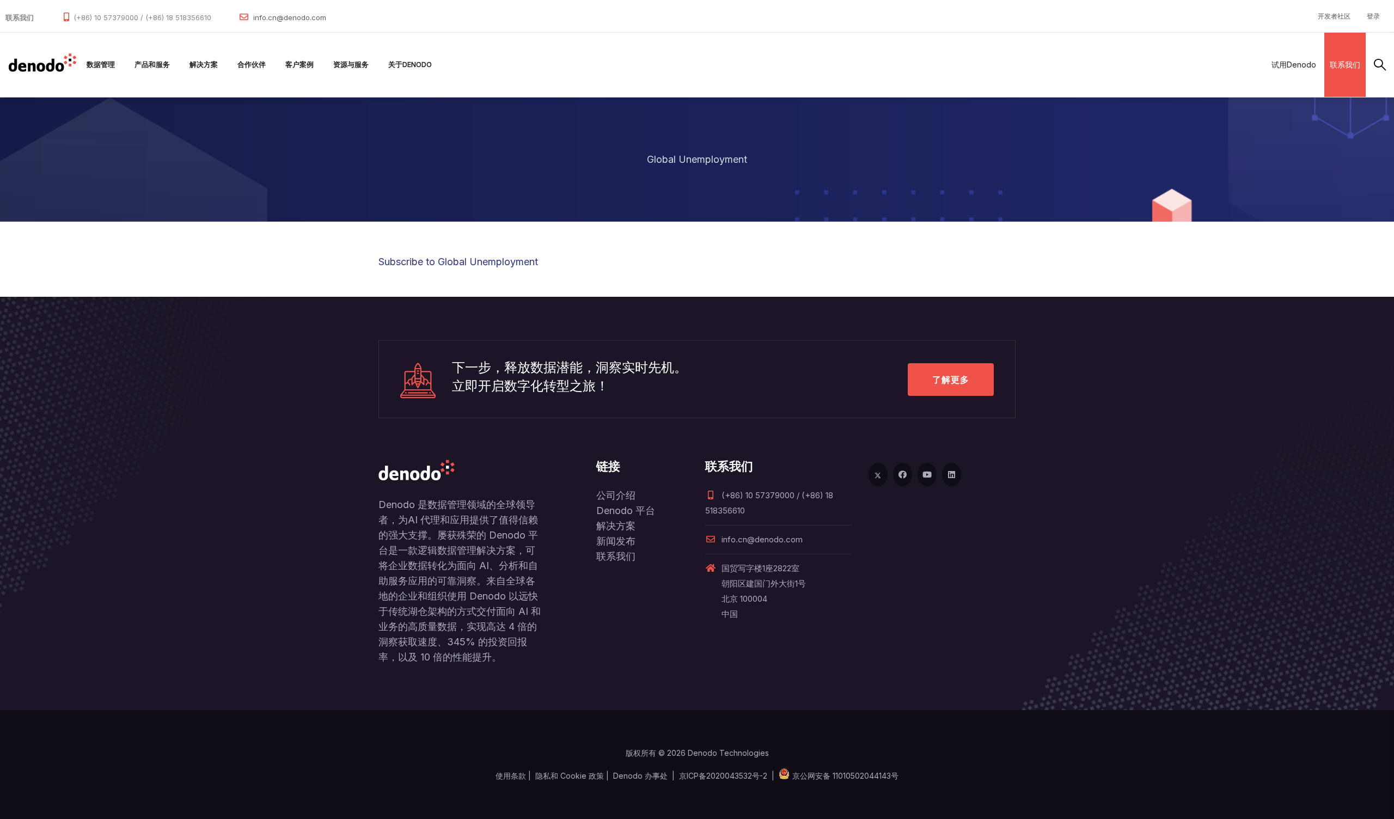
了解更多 (950, 379)
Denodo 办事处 (640, 775)
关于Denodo (410, 64)
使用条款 (511, 775)
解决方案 (203, 64)
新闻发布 (615, 541)
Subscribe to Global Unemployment (458, 261)
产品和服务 (152, 64)
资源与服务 (351, 64)
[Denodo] (42, 65)
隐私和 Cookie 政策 (569, 775)
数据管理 (101, 64)
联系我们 (1345, 64)
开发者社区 (1334, 16)
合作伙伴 (251, 64)
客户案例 (299, 64)
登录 (1373, 16)
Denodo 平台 (625, 510)
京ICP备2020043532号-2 (723, 775)
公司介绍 (615, 495)
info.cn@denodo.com (289, 17)
